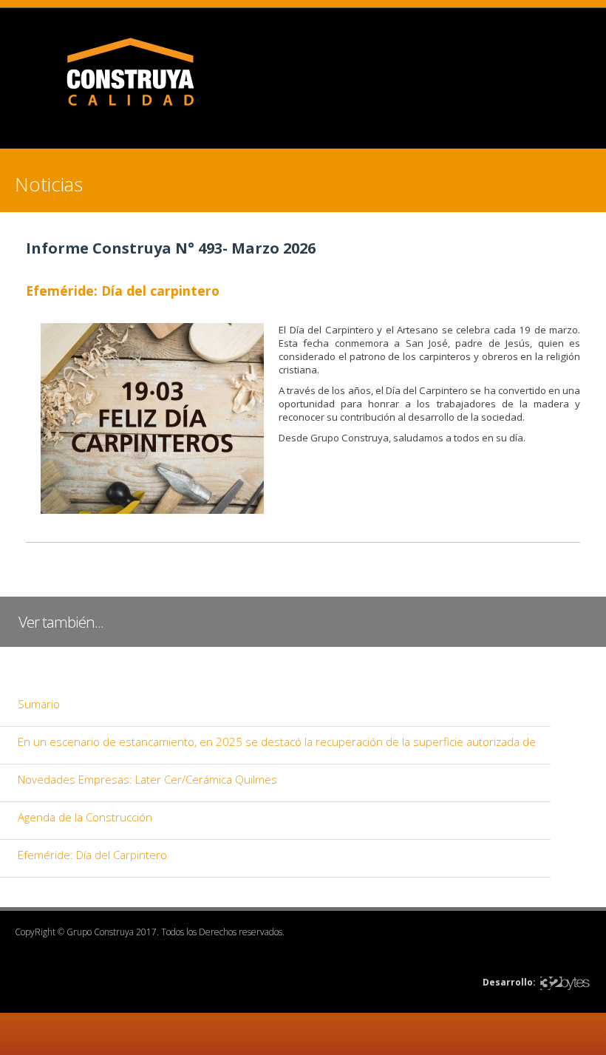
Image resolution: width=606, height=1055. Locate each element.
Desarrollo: (509, 982)
